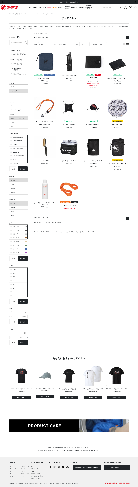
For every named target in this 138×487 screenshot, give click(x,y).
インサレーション (87, 26)
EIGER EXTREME (18, 137)
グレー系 (15, 234)
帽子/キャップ (111, 26)
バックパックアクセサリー (47, 14)
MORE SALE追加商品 (16, 60)
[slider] (11, 312)
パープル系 (16, 252)
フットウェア (14, 122)
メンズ (12, 87)
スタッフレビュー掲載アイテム (18, 55)
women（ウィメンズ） (33, 14)
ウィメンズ (14, 91)
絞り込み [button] (22, 169)
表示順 (35, 44)
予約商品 (13, 192)
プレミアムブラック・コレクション (18, 75)
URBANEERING (17, 141)
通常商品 (13, 188)
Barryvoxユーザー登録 (37, 476)
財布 (35, 222)
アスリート (24, 476)
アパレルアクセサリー (17, 110)
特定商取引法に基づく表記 (70, 483)
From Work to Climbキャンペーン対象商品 (18, 69)
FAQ (32, 466)
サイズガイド (34, 471)
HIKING (15, 144)
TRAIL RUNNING (18, 148)
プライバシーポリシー (31, 483)
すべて (12, 184)
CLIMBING (16, 152)
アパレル (13, 106)
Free (14, 269)
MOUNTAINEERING (18, 156)
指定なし (13, 180)
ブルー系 (15, 249)
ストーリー (24, 469)
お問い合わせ (34, 469)
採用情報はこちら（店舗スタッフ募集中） (86, 468)
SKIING (15, 159)
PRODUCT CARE (35, 478)
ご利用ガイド (12, 483)
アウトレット (14, 216)
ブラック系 (16, 230)
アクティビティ (25, 466)
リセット (12, 169)
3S (14, 273)
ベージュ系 (16, 241)
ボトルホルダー (50, 222)
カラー (54, 44)
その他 (59, 222)
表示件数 (95, 44)
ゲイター (103, 26)
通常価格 (13, 207)
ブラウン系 (16, 237)
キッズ (12, 95)
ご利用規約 (20, 483)
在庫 (77, 44)
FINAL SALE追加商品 (16, 64)
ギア (12, 126)
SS (14, 277)
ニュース (23, 471)
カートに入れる (21, 397)
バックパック (14, 114)
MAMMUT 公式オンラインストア (17, 14)
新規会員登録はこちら (117, 468)
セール (12, 211)
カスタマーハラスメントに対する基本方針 (50, 483)
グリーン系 (16, 245)
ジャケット (97, 26)
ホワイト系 (16, 226)
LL (13, 292)
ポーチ (41, 222)
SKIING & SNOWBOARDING (18, 164)
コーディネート (25, 473)
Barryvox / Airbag (35, 473)
